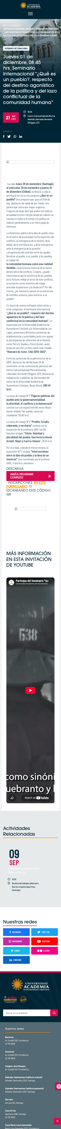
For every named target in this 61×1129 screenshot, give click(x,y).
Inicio (5, 25)
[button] (58, 1086)
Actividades (15, 25)
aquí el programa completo (21, 476)
